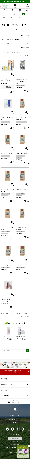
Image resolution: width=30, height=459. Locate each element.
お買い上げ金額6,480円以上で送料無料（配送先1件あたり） (15, 1)
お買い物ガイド (4, 11)
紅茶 (8, 17)
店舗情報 (4, 379)
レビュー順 (25, 52)
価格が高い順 (18, 52)
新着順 (7, 52)
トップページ (4, 17)
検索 (23, 14)
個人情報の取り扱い (15, 416)
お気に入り (20, 11)
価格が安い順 (12, 52)
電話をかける (15, 438)
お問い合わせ (15, 423)
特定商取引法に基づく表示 (15, 419)
